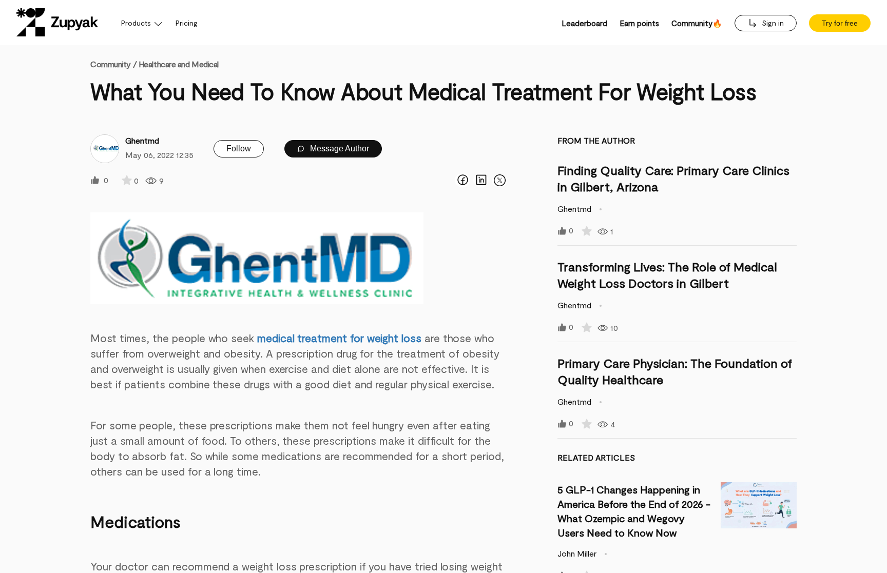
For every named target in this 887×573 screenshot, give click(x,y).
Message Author (338, 148)
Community (113, 64)
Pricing (187, 22)
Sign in (772, 22)
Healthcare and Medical (179, 64)
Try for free (840, 23)
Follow (238, 148)
